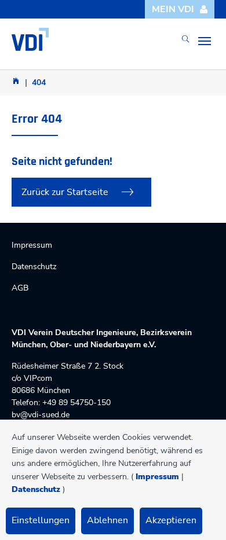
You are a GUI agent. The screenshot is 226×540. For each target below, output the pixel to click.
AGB (20, 287)
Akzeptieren (170, 520)
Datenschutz (36, 489)
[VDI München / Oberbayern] (16, 80)
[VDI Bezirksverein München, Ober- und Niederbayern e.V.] (30, 39)
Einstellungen (41, 520)
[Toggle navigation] (204, 41)
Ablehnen (107, 520)
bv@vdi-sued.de (41, 414)
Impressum (157, 476)
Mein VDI (173, 9)
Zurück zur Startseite (64, 192)
